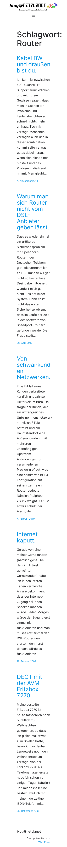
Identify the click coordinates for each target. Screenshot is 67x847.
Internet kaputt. (27, 537)
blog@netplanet (29, 831)
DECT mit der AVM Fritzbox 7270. (29, 686)
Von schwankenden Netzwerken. (33, 368)
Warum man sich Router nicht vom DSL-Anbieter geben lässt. (33, 212)
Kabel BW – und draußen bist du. (33, 64)
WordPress (44, 842)
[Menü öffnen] (33, 16)
